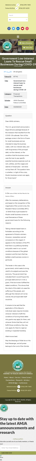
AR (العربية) (8, 72)
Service (17, 377)
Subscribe (28, 47)
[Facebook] (9, 28)
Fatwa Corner (26, 377)
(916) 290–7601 (26, 386)
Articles (26, 380)
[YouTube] (22, 28)
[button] (18, 36)
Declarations (10, 380)
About (11, 377)
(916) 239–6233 (26, 390)
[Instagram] (27, 28)
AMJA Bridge (12, 383)
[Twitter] (13, 28)
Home (6, 377)
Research (19, 380)
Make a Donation (27, 43)
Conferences (23, 383)
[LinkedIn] (18, 28)
